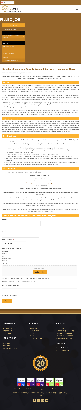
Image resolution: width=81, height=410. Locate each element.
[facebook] (34, 400)
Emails (6, 256)
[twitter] (38, 400)
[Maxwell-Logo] (11, 6)
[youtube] (42, 400)
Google (6, 251)
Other (5, 261)
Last (42, 227)
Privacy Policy (63, 392)
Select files (39, 272)
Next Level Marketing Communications (47, 394)
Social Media (7, 258)
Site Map (20, 394)
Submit (7, 301)
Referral (6, 254)
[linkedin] (46, 400)
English (5, 2)
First (3, 227)
